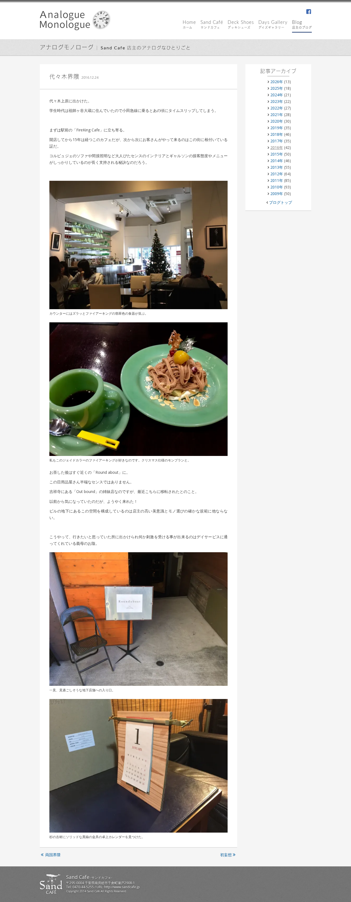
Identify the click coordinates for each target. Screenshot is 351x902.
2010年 (276, 187)
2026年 (276, 81)
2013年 (276, 167)
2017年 (276, 140)
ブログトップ (280, 202)
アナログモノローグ (67, 47)
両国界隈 (53, 854)
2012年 (276, 173)
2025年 (276, 88)
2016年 (276, 147)
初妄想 (226, 854)
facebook (308, 12)
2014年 (276, 160)
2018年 (276, 134)
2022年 (276, 108)
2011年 (276, 180)
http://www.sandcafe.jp (122, 887)
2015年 (276, 154)
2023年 (276, 101)
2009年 (276, 193)
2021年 (276, 114)
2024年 (276, 94)
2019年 (276, 127)
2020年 (276, 121)
